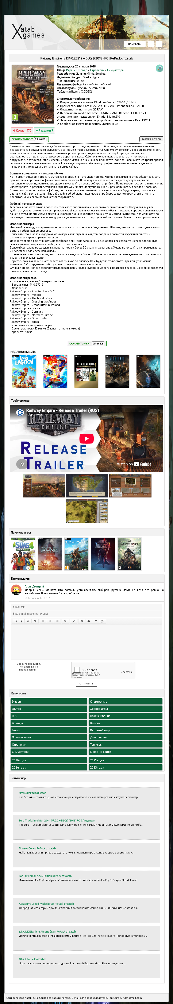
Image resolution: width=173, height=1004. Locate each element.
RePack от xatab (30, 32)
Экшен (16, 701)
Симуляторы (115, 70)
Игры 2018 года (76, 70)
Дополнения (98, 737)
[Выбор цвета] (73, 621)
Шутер (16, 708)
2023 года (97, 767)
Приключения (21, 737)
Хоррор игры (99, 708)
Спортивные (98, 701)
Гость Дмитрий (34, 586)
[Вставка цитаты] (88, 621)
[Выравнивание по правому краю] (57, 621)
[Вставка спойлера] (102, 621)
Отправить (86, 683)
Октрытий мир (100, 730)
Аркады (17, 723)
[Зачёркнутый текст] (35, 621)
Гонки (16, 730)
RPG (14, 716)
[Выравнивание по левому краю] (43, 621)
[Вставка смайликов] (65, 621)
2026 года (19, 760)
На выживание (100, 716)
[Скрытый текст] (81, 621)
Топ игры (96, 744)
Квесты (95, 723)
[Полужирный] (15, 621)
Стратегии (97, 70)
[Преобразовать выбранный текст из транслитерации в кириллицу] (95, 621)
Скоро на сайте (100, 751)
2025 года (97, 760)
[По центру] (50, 621)
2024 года (19, 767)
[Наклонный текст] (22, 621)
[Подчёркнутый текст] (28, 621)
